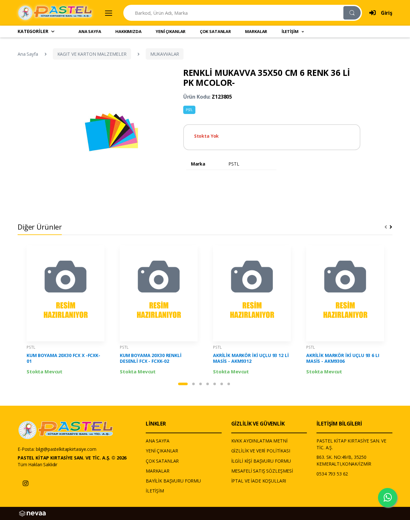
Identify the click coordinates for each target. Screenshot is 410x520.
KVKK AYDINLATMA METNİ (259, 441)
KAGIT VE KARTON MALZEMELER (92, 54)
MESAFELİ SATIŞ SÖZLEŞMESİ (262, 471)
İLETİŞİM (155, 491)
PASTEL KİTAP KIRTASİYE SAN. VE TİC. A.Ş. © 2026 (72, 458)
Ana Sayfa (28, 54)
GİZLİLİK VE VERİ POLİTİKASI (260, 451)
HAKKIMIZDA (128, 31)
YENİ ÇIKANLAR (170, 31)
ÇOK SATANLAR (215, 31)
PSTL (189, 110)
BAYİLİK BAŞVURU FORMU (173, 481)
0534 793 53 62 (332, 474)
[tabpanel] (65, 311)
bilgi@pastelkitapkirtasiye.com (66, 449)
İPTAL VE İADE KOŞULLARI (258, 481)
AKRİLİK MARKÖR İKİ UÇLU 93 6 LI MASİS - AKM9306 (342, 358)
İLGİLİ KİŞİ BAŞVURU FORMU (261, 461)
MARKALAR (256, 31)
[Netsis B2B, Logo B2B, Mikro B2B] (32, 513)
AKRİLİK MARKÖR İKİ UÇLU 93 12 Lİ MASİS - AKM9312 (251, 358)
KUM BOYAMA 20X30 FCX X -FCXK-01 (63, 358)
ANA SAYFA (89, 31)
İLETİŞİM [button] (290, 31)
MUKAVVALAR (164, 54)
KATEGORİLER (33, 31)
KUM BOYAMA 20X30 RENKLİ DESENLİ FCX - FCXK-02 (151, 358)
